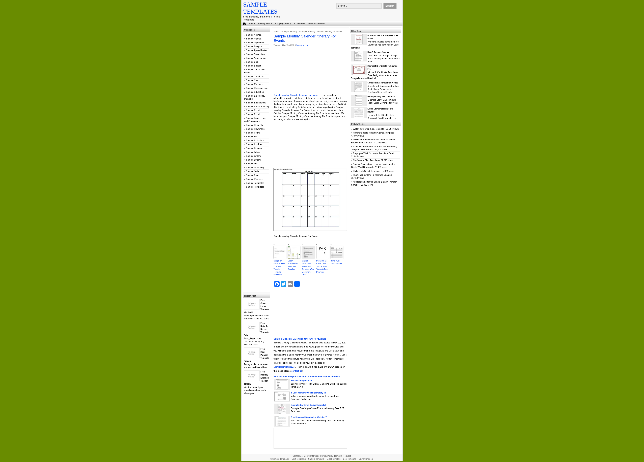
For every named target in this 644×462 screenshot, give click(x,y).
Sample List (252, 163)
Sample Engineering (255, 102)
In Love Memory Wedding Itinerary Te (308, 393)
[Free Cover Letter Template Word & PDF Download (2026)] (251, 308)
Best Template (349, 459)
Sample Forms (253, 132)
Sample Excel (253, 110)
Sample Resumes (254, 179)
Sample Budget (253, 65)
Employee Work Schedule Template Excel (373, 153)
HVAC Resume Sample (378, 52)
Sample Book (252, 62)
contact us (296, 371)
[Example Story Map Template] (358, 104)
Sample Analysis (254, 46)
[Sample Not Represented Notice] (358, 91)
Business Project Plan (301, 380)
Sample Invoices (254, 144)
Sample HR (251, 136)
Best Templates (299, 459)
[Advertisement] (310, 70)
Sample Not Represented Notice (382, 83)
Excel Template (334, 459)
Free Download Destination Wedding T (309, 417)
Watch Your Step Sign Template (368, 129)
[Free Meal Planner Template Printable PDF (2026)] (251, 357)
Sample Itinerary (289, 32)
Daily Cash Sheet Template (366, 171)
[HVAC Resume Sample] (358, 60)
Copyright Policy (283, 23)
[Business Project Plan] (282, 388)
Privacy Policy (265, 23)
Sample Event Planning (257, 106)
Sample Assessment (256, 58)
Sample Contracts (254, 84)
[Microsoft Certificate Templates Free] (358, 74)
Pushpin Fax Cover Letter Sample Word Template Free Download (322, 266)
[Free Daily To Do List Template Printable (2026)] (251, 331)
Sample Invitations (255, 140)
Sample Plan (252, 175)
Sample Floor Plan (255, 125)
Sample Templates (255, 183)
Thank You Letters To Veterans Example (372, 175)
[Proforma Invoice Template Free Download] (359, 43)
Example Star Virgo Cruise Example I (308, 405)
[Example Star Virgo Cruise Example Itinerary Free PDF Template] (282, 413)
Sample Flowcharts (255, 129)
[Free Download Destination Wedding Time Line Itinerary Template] (282, 425)
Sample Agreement (255, 42)
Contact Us (299, 23)
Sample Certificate (255, 76)
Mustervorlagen (366, 459)
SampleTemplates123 (284, 367)
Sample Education (255, 92)
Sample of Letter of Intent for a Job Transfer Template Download (279, 268)
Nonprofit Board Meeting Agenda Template (373, 132)
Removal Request (317, 23)
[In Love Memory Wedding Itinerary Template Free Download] (281, 400)
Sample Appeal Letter (256, 50)
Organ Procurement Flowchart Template (293, 265)
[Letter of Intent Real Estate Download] (359, 117)
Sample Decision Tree (256, 88)
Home (252, 23)
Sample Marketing (255, 167)
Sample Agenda (253, 35)
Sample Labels (253, 152)
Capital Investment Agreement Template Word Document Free (308, 268)
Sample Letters (253, 156)
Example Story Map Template (381, 96)
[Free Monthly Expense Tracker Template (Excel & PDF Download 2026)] (251, 380)
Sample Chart (252, 80)
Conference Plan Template (366, 160)
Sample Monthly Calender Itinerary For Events (296, 95)
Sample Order (252, 171)
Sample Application (255, 54)
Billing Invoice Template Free (336, 262)
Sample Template (316, 459)
